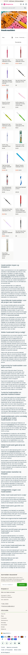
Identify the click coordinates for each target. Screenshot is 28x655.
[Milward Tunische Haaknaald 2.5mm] (21, 157)
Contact (3, 647)
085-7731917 (5, 603)
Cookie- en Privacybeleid (7, 649)
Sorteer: (19, 37)
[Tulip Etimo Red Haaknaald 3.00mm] (21, 52)
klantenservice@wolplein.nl (8, 606)
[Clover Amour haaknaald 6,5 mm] (21, 116)
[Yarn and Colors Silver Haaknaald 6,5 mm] (7, 201)
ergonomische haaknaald (13, 315)
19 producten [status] (18, 42)
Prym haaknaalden (20, 275)
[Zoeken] (25, 8)
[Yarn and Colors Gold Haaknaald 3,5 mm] (21, 72)
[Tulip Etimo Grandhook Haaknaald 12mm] (7, 223)
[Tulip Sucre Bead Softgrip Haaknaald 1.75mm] (7, 157)
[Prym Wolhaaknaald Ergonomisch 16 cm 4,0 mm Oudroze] (7, 179)
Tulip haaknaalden (11, 275)
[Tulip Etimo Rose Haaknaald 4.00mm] (7, 52)
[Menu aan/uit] (2, 4)
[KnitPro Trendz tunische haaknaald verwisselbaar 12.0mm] (21, 201)
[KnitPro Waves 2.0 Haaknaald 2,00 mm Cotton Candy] (21, 94)
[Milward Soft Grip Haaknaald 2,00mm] (7, 116)
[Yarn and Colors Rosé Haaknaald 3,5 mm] (21, 223)
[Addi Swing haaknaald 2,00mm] (21, 179)
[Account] (23, 4)
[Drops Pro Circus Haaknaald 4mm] (7, 94)
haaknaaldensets (11, 424)
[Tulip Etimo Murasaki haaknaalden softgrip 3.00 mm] (7, 72)
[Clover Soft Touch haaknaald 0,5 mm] (21, 137)
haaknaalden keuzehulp (14, 451)
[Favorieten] (20, 4)
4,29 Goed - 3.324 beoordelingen (16, 1)
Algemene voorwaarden (12, 647)
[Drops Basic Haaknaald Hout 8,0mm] (7, 245)
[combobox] (14, 8)
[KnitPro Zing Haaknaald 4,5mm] (7, 137)
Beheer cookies (17, 649)
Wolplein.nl (7, 652)
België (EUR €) (6, 633)
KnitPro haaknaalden (6, 276)
